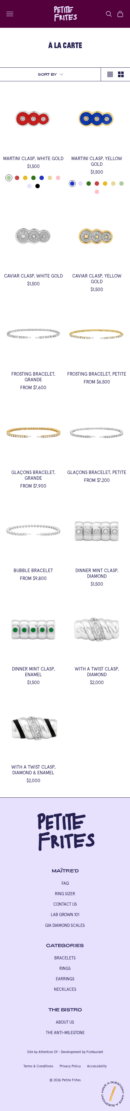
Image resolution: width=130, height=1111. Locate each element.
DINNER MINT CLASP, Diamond (96, 573)
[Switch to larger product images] (110, 74)
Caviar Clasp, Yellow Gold (96, 278)
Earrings (65, 979)
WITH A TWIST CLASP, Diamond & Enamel (33, 770)
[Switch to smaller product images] (121, 74)
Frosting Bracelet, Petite (96, 374)
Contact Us (65, 904)
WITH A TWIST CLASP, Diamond (97, 671)
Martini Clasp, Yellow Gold (96, 161)
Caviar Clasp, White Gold (33, 276)
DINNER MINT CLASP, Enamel (33, 671)
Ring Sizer (65, 893)
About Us (65, 1022)
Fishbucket (94, 1052)
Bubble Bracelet (33, 570)
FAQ (65, 883)
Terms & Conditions (38, 1066)
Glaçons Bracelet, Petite (96, 472)
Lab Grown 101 (65, 914)
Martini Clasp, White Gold (33, 158)
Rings (65, 968)
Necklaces (65, 989)
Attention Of (48, 1052)
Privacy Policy (70, 1066)
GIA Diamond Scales (65, 925)
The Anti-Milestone (65, 1032)
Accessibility (97, 1066)
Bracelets (65, 958)
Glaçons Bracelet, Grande (33, 475)
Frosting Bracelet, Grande (33, 377)
